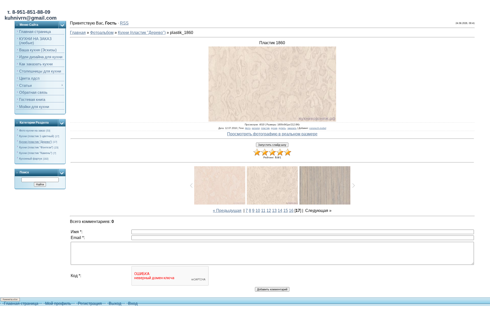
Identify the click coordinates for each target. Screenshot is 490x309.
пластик (265, 128)
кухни (274, 128)
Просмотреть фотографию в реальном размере (272, 134)
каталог (256, 128)
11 (263, 210)
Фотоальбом (102, 32)
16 (291, 210)
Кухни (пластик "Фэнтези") (36, 147)
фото (247, 128)
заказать (292, 128)
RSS (124, 23)
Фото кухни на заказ (32, 130)
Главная (78, 32)
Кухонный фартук (30, 158)
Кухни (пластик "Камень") (35, 152)
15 (285, 210)
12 (268, 210)
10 (257, 210)
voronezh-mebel (317, 128)
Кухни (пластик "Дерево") (35, 141)
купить (282, 128)
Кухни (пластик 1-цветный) (36, 136)
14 (280, 210)
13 (274, 210)
